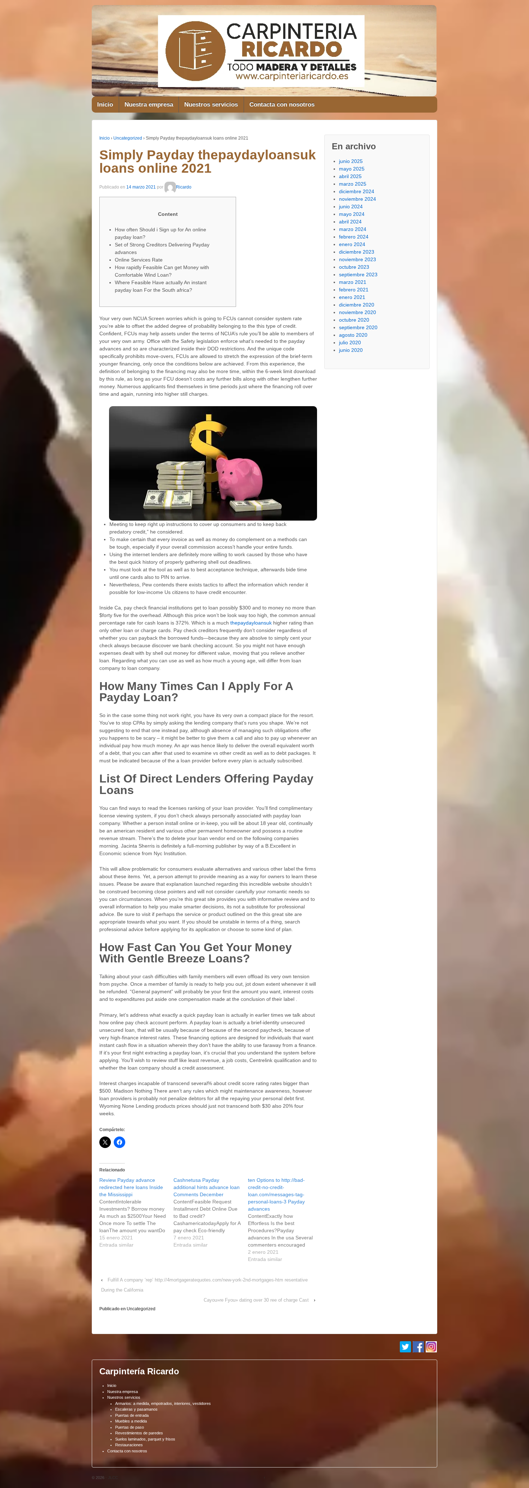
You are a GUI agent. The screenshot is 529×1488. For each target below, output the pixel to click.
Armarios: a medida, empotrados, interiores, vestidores (163, 1403)
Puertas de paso (129, 1427)
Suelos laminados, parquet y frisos (145, 1439)
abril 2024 (350, 221)
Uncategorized (127, 138)
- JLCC (111, 1477)
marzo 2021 (352, 282)
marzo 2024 (352, 229)
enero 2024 (352, 244)
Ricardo (183, 187)
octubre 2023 (354, 267)
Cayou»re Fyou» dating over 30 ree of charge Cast (256, 1300)
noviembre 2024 (357, 199)
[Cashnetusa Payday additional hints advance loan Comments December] (210, 1212)
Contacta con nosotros (282, 104)
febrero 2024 (354, 237)
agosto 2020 (353, 335)
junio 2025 (351, 161)
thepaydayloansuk (251, 623)
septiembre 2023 (358, 274)
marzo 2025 (352, 184)
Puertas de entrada (132, 1415)
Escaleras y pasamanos (136, 1409)
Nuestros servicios (211, 104)
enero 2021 (352, 297)
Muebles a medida (131, 1421)
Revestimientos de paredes (139, 1433)
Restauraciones (129, 1445)
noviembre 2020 (357, 312)
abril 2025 (350, 176)
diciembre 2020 (356, 305)
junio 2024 (351, 206)
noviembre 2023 (357, 259)
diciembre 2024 (356, 191)
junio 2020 (351, 350)
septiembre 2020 (358, 327)
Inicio (105, 104)
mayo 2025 (352, 169)
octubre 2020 (354, 320)
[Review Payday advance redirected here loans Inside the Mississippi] (136, 1212)
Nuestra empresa (149, 104)
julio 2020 (350, 342)
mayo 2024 (352, 214)
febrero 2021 (354, 289)
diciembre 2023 (356, 252)
